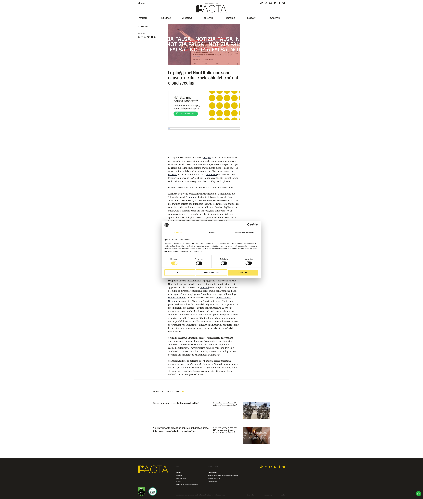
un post (207, 157)
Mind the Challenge (214, 478)
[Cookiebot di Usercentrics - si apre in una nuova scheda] (249, 225)
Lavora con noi (212, 481)
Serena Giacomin (177, 297)
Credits (283, 495)
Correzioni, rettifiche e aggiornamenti (187, 484)
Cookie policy (267, 495)
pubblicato (211, 174)
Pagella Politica (212, 472)
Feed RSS (178, 472)
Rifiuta (179, 272)
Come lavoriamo (181, 478)
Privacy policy (250, 495)
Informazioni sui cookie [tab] (244, 232)
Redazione (179, 475)
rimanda (192, 196)
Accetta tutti (243, 272)
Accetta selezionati (211, 272)
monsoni (204, 287)
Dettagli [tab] (212, 232)
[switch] (199, 263)
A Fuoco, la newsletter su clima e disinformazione (223, 475)
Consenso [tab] (178, 233)
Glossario (178, 481)
